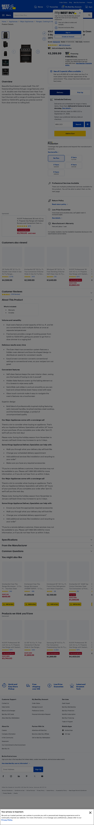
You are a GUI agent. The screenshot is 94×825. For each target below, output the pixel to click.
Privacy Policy (6, 820)
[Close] (90, 812)
